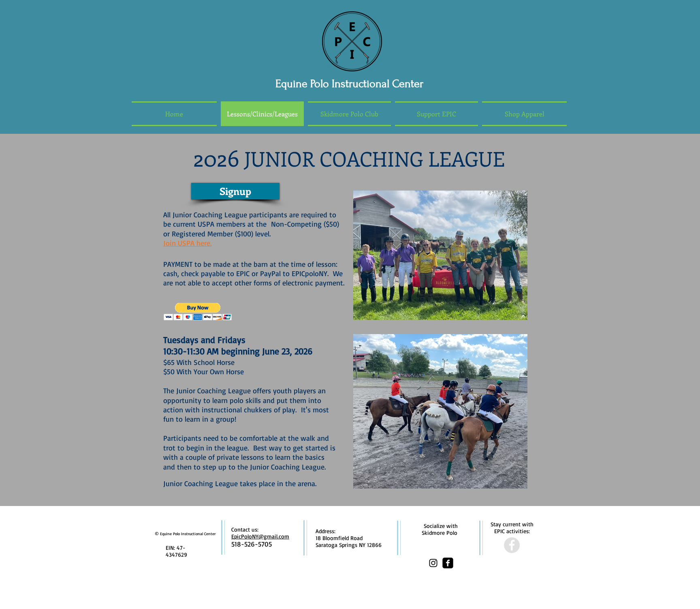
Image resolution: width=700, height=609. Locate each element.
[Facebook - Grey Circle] (512, 545)
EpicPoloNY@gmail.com (260, 536)
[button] (198, 311)
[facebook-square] (447, 563)
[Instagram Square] (433, 563)
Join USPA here (186, 242)
